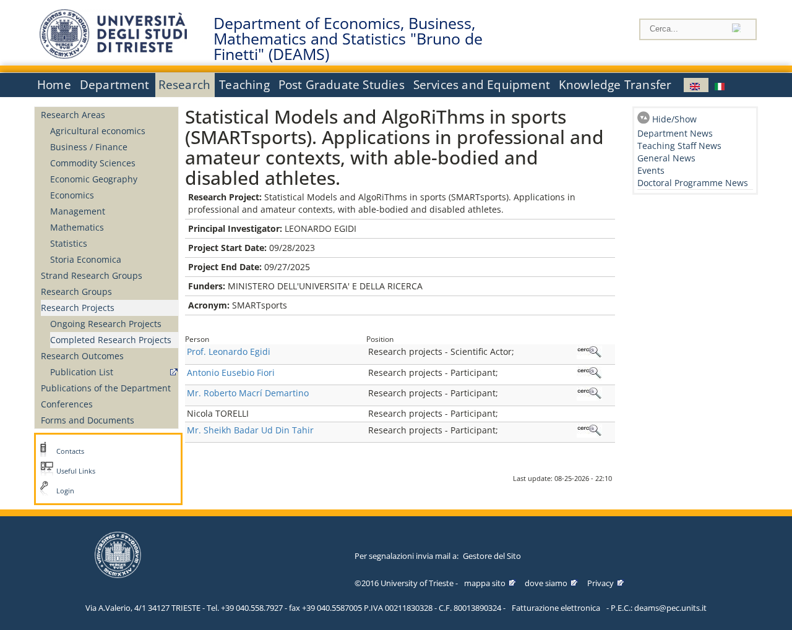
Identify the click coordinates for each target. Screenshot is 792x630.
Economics (72, 195)
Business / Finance (88, 147)
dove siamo (546, 583)
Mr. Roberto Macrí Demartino (248, 393)
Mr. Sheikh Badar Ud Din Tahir (250, 430)
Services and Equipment (481, 85)
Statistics (68, 243)
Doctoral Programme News (692, 183)
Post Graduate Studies (341, 85)
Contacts (70, 451)
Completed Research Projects (110, 340)
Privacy (600, 583)
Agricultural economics (97, 131)
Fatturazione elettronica (556, 607)
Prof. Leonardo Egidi (228, 351)
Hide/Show (674, 119)
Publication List (81, 372)
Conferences (67, 404)
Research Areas (73, 115)
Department (115, 85)
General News (666, 158)
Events (651, 170)
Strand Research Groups (91, 275)
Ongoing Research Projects (105, 324)
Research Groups (76, 291)
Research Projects (77, 307)
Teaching (244, 85)
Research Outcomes (82, 356)
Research (184, 85)
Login (65, 491)
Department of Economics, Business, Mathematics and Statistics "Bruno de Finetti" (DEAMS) (348, 38)
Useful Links (75, 471)
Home (54, 85)
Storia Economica (85, 259)
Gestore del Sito (492, 555)
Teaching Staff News (679, 145)
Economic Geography (93, 179)
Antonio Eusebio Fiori (231, 372)
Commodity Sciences (93, 163)
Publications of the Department (106, 388)
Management (77, 211)
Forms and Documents (87, 420)
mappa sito (485, 583)
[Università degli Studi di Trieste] (113, 55)
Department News (675, 133)
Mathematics (77, 227)
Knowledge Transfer (615, 85)
